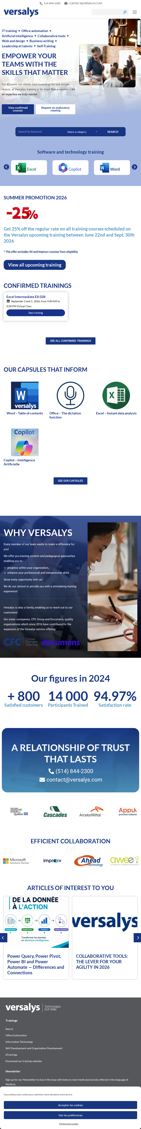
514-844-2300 (52, 3)
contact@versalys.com (85, 3)
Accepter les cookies (70, 1105)
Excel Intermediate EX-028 (25, 297)
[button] (6, 167)
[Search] (124, 12)
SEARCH (112, 131)
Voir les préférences (71, 1115)
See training (35, 312)
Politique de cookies (68, 1123)
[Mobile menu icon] (134, 12)
